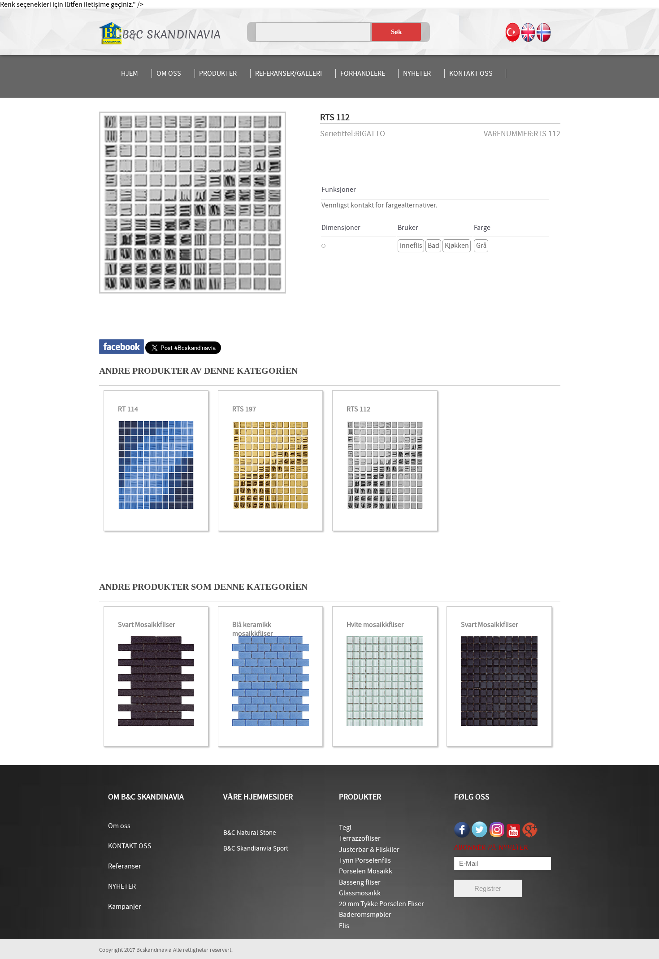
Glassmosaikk (360, 893)
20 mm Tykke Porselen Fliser (381, 903)
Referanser (124, 866)
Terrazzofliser (360, 838)
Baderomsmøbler (365, 914)
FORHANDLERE (362, 73)
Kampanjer (124, 906)
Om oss (119, 825)
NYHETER (417, 73)
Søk (396, 31)
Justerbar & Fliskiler (369, 849)
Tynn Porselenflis (365, 860)
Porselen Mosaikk (365, 871)
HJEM (129, 73)
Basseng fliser (360, 882)
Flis (344, 925)
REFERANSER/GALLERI (288, 73)
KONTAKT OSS (471, 73)
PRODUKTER (218, 73)
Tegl (345, 827)
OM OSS (168, 73)
